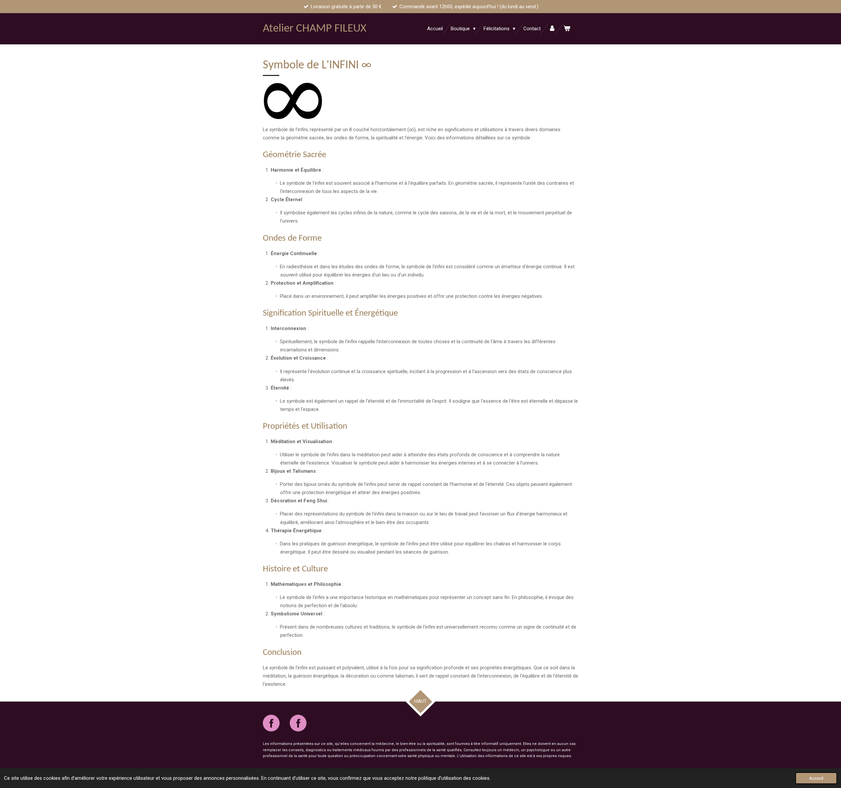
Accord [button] (816, 778)
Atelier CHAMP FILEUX (314, 29)
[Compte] (552, 29)
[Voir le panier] (566, 29)
